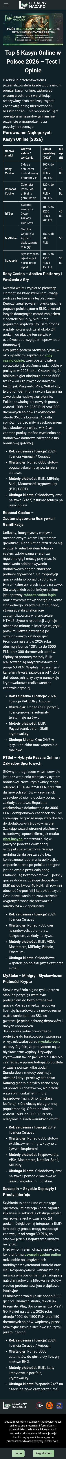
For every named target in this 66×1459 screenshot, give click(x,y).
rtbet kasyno (13, 839)
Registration (44, 1453)
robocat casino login (39, 595)
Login (18, 1453)
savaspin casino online (43, 1255)
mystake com (48, 1042)
